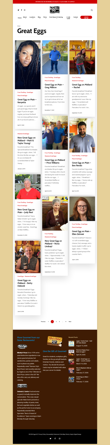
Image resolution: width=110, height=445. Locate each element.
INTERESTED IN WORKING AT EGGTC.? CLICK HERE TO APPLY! (55, 2)
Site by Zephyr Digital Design (73, 434)
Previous (43, 321)
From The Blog (22, 92)
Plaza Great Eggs (22, 95)
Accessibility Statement (53, 434)
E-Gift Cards (68, 18)
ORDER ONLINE (86, 18)
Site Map (62, 434)
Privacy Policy (42, 434)
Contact (75, 17)
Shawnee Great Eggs (78, 80)
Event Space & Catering (56, 17)
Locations (32, 17)
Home (20, 18)
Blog (39, 17)
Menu (45, 17)
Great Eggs (30, 92)
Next (70, 321)
